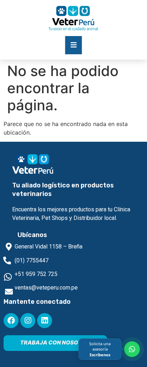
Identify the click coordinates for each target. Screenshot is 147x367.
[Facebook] (11, 320)
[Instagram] (27, 320)
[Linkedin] (44, 320)
